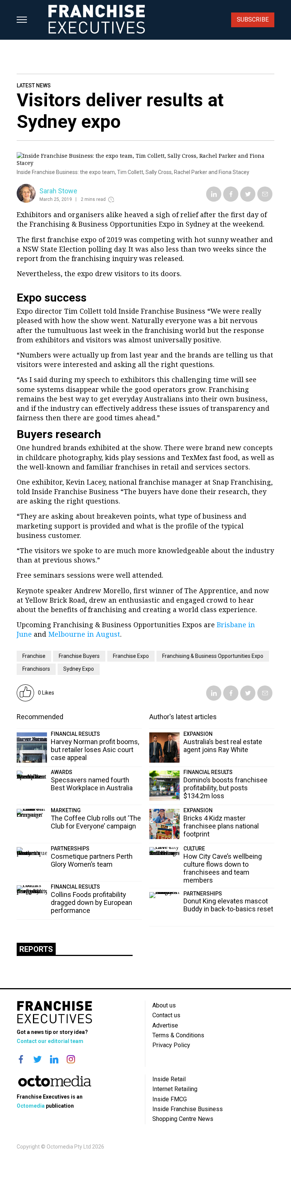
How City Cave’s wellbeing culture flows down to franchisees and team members (222, 868)
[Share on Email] (265, 199)
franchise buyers (79, 656)
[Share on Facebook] (231, 199)
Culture (194, 849)
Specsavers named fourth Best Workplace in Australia (92, 784)
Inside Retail (169, 1079)
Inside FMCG (169, 1099)
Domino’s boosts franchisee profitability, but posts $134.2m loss (225, 788)
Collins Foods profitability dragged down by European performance (91, 902)
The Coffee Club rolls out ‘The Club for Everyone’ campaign (96, 822)
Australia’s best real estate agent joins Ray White (222, 746)
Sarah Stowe (58, 191)
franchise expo (131, 656)
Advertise (165, 1025)
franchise (33, 656)
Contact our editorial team (50, 1041)
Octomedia (31, 1106)
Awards (61, 772)
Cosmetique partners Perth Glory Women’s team (92, 860)
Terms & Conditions (178, 1035)
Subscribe (253, 19)
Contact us (166, 1015)
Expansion (198, 734)
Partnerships (70, 849)
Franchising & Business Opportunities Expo (212, 656)
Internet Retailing (174, 1089)
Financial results (75, 734)
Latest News (34, 85)
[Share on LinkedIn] (214, 199)
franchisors (36, 669)
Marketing (66, 810)
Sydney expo (78, 669)
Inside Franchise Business (187, 1109)
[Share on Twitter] (248, 199)
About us (164, 1005)
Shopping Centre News (182, 1118)
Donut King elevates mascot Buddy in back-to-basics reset (228, 905)
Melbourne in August (84, 634)
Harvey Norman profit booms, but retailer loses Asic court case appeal (95, 750)
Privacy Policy (171, 1045)
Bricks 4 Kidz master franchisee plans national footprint (221, 826)
